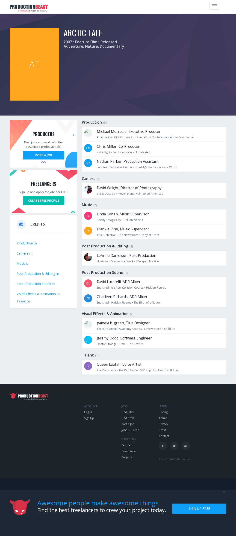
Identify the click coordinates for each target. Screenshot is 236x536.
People (126, 445)
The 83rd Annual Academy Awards (119, 329)
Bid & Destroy (106, 194)
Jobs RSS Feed (130, 430)
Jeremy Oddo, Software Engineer (124, 338)
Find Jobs (127, 412)
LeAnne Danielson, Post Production (126, 255)
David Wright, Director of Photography (129, 187)
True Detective (106, 235)
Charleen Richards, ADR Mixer (122, 296)
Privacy (163, 424)
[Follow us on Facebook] (163, 446)
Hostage (102, 261)
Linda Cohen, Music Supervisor (123, 214)
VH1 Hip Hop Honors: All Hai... (160, 370)
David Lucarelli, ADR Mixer (119, 281)
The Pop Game (106, 370)
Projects (126, 457)
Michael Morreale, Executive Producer (129, 131)
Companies (128, 451)
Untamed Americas (150, 194)
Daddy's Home (146, 167)
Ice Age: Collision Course (127, 288)
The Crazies (135, 344)
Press (162, 430)
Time (122, 344)
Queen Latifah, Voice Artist (119, 364)
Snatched (103, 288)
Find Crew (127, 418)
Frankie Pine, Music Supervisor (123, 229)
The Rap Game (128, 370)
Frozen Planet (126, 194)
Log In (88, 412)
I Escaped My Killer (148, 261)
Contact (164, 436)
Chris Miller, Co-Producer (118, 146)
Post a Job (43, 155)
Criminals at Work (121, 261)
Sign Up (89, 418)
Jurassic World (168, 167)
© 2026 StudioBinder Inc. (175, 459)
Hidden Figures (156, 288)
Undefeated (142, 152)
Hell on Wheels (133, 220)
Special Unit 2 (145, 137)
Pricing (163, 412)
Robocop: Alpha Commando (175, 137)
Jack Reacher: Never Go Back (115, 167)
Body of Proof (150, 235)
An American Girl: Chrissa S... (115, 137)
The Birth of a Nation (147, 302)
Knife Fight (103, 152)
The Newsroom (128, 235)
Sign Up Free (199, 508)
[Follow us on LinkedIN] (186, 446)
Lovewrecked (153, 329)
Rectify (101, 220)
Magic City (114, 220)
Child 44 (169, 329)
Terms (163, 418)
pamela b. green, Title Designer (123, 323)
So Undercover (122, 152)
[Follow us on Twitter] (174, 446)
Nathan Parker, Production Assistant (128, 161)
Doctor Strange (107, 344)
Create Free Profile (43, 200)
